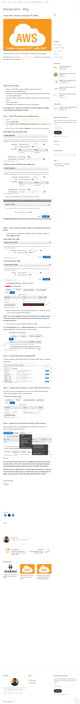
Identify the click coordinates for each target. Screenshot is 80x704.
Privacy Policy (58, 163)
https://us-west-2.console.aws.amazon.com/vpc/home (27, 119)
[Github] (68, 2)
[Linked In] (65, 2)
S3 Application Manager (36, 2)
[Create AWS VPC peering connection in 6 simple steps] (27, 569)
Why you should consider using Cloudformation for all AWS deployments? (43, 577)
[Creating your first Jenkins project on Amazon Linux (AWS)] (10, 568)
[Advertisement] (27, 72)
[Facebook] (61, 2)
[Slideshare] (72, 2)
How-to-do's (57, 51)
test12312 (46, 2)
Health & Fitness (58, 47)
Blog (15, 2)
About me (10, 2)
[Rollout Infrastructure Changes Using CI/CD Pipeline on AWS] (56, 81)
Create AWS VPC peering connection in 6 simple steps (26, 577)
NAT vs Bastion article (26, 57)
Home (4, 2)
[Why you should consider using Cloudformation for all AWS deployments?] (44, 569)
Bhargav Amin (14, 537)
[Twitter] (63, 2)
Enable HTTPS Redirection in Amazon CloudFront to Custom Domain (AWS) (18, 553)
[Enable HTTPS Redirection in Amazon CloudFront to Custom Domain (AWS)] (7, 550)
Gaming (20, 2)
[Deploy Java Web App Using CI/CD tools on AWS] (56, 88)
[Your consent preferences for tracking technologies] (77, 701)
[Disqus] (27, 604)
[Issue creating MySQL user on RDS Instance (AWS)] (47, 550)
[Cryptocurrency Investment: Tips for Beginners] (56, 75)
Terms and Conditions (59, 165)
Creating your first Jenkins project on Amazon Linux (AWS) (10, 576)
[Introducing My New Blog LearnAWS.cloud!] (56, 68)
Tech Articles (57, 57)
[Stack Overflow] (70, 2)
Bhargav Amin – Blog (16, 9)
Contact (26, 2)
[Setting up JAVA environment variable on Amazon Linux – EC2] (56, 108)
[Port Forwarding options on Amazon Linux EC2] (56, 95)
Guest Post (57, 44)
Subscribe (57, 132)
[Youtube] (66, 154)
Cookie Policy (66, 163)
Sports (55, 54)
